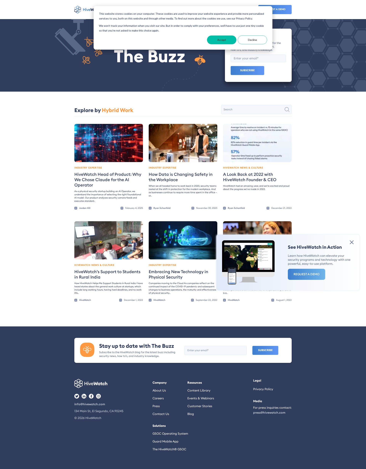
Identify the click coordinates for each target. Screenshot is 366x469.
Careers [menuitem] (158, 398)
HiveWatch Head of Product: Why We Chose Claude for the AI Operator (107, 179)
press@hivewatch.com (269, 412)
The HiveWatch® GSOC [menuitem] (169, 449)
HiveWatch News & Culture (243, 168)
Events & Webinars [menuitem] (200, 398)
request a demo (275, 9)
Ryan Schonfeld (161, 208)
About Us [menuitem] (159, 390)
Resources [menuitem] (194, 382)
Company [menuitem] (159, 382)
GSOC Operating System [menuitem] (169, 433)
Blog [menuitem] (190, 414)
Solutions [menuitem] (159, 425)
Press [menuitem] (156, 406)
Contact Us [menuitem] (160, 414)
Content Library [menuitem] (198, 390)
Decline (252, 39)
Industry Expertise (88, 168)
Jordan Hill (84, 208)
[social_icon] (76, 396)
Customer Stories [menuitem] (199, 406)
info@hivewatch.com (89, 404)
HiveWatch (85, 300)
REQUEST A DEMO (306, 274)
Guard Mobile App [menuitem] (165, 441)
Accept (221, 39)
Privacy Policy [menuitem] (263, 389)
